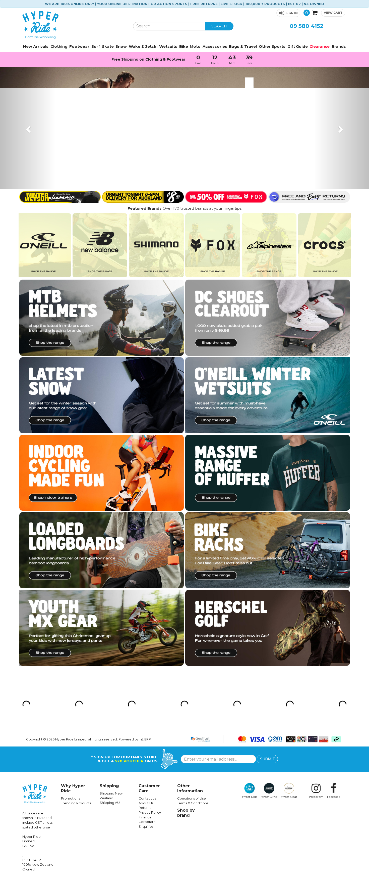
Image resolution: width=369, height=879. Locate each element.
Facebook (333, 797)
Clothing (59, 46)
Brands (339, 46)
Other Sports (272, 46)
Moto (195, 46)
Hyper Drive (269, 797)
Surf (95, 46)
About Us (146, 803)
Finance (145, 817)
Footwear (79, 46)
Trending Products (76, 803)
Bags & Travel (243, 46)
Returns (145, 808)
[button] (288, 13)
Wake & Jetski (143, 46)
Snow (121, 46)
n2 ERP (145, 739)
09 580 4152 (307, 26)
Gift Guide (297, 46)
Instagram (316, 797)
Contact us (147, 798)
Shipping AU (110, 803)
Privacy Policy (150, 812)
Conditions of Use (191, 798)
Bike (183, 46)
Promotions (70, 798)
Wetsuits (168, 46)
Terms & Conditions (192, 803)
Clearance (320, 46)
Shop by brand (186, 813)
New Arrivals (35, 46)
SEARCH (219, 26)
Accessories (215, 46)
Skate (108, 46)
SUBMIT (267, 759)
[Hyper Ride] (74, 25)
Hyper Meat (289, 797)
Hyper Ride (249, 797)
